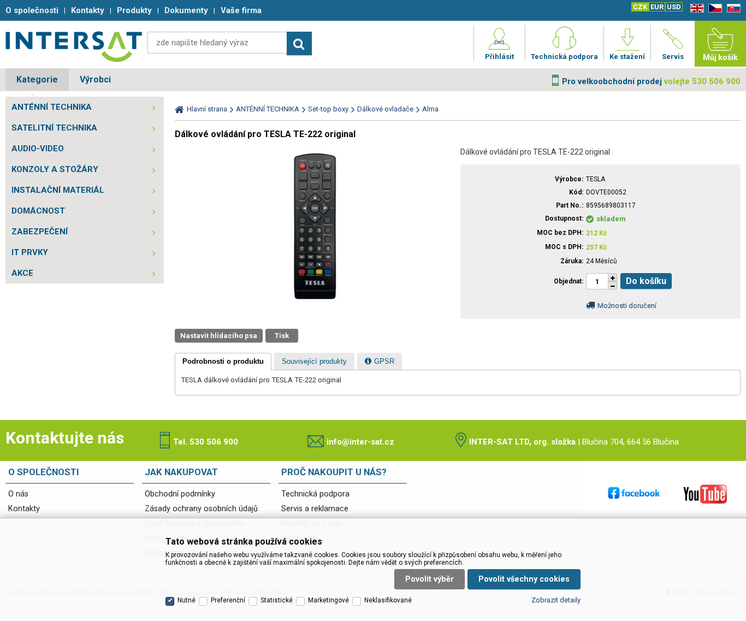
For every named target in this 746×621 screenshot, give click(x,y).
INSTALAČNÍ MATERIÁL (57, 190)
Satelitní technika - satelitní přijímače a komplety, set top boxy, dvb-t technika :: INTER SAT (73, 46)
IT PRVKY (29, 252)
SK (731, 8)
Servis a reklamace (314, 508)
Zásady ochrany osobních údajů (201, 508)
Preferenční (228, 600)
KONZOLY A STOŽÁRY (54, 169)
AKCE (22, 273)
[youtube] (705, 494)
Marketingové (328, 600)
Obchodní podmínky (180, 494)
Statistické (276, 600)
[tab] (223, 361)
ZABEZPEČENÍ (39, 231)
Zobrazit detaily (556, 600)
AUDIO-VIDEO (37, 148)
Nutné (186, 600)
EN (695, 8)
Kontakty (24, 508)
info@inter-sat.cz (360, 442)
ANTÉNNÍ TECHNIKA (51, 107)
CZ (713, 8)
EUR (657, 7)
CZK (640, 7)
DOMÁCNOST (38, 211)
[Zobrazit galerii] (315, 306)
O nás (18, 494)
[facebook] (634, 494)
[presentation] (223, 361)
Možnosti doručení (626, 305)
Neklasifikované (388, 600)
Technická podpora (315, 494)
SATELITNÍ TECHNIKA (54, 128)
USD (674, 7)
